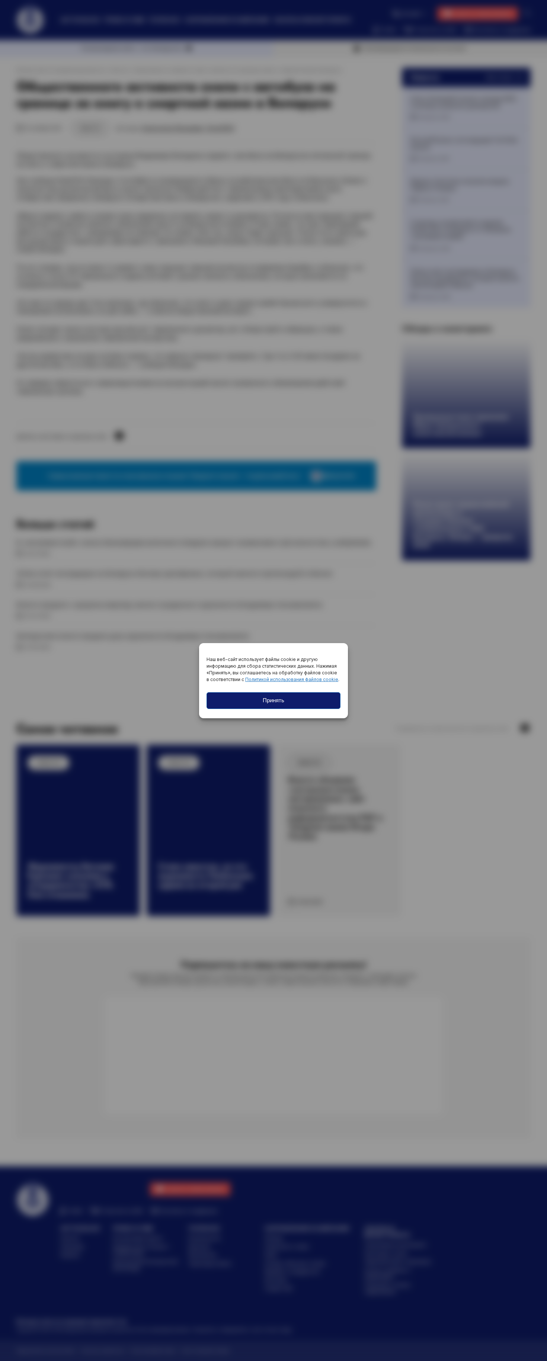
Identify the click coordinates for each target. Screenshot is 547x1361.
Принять (273, 700)
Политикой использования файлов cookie (291, 679)
